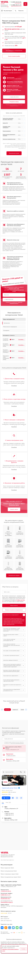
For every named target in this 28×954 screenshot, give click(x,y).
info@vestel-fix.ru (5, 898)
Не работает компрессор (5, 339)
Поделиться (2, 927)
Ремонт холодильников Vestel (9, 871)
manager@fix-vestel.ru (7, 902)
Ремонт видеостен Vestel (7, 868)
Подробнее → (21, 339)
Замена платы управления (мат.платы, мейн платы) (8, 119)
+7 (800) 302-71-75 (16, 5)
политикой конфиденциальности (16, 303)
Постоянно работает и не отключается (6, 351)
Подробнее (14, 385)
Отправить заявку (14, 101)
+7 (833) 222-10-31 (16, 2)
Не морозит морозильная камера (6, 345)
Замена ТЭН (5, 123)
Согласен (23, 949)
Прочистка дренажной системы (9, 139)
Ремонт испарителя (7, 131)
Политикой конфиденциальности (17, 743)
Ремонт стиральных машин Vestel (10, 874)
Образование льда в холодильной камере (6, 357)
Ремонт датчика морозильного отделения (9, 135)
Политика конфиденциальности (14, 939)
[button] (2, 709)
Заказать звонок (14, 509)
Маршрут (7, 797)
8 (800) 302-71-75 (5, 895)
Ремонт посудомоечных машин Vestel (11, 877)
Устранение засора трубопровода (6, 127)
